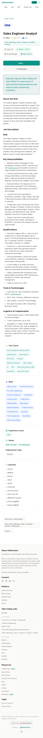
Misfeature (7, 694)
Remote (4, 640)
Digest (4, 685)
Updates (4, 600)
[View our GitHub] (10, 581)
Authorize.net (13, 168)
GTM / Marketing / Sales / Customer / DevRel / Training (19, 43)
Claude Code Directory (9, 678)
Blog (5, 7)
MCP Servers (6, 675)
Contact (4, 688)
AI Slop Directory (7, 590)
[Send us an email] (13, 581)
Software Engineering (9, 623)
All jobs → (8, 531)
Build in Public (6, 593)
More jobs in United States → (14, 519)
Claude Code (28, 7)
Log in (34, 2)
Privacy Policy (6, 706)
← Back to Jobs (8, 18)
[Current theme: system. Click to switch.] (21, 731)
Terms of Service (7, 703)
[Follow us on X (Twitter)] (3, 581)
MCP (18, 7)
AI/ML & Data (6, 626)
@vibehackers (25, 727)
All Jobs (4, 613)
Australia (4, 659)
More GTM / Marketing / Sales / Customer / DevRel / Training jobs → (19, 525)
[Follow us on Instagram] (6, 581)
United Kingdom (7, 646)
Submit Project (6, 597)
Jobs (12, 7)
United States (6, 643)
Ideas (36, 7)
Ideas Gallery (6, 672)
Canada (4, 656)
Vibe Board (5, 691)
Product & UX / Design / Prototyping (13, 620)
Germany (5, 649)
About (4, 603)
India (3, 653)
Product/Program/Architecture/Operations (15, 629)
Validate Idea (8, 669)
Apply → (21, 63)
